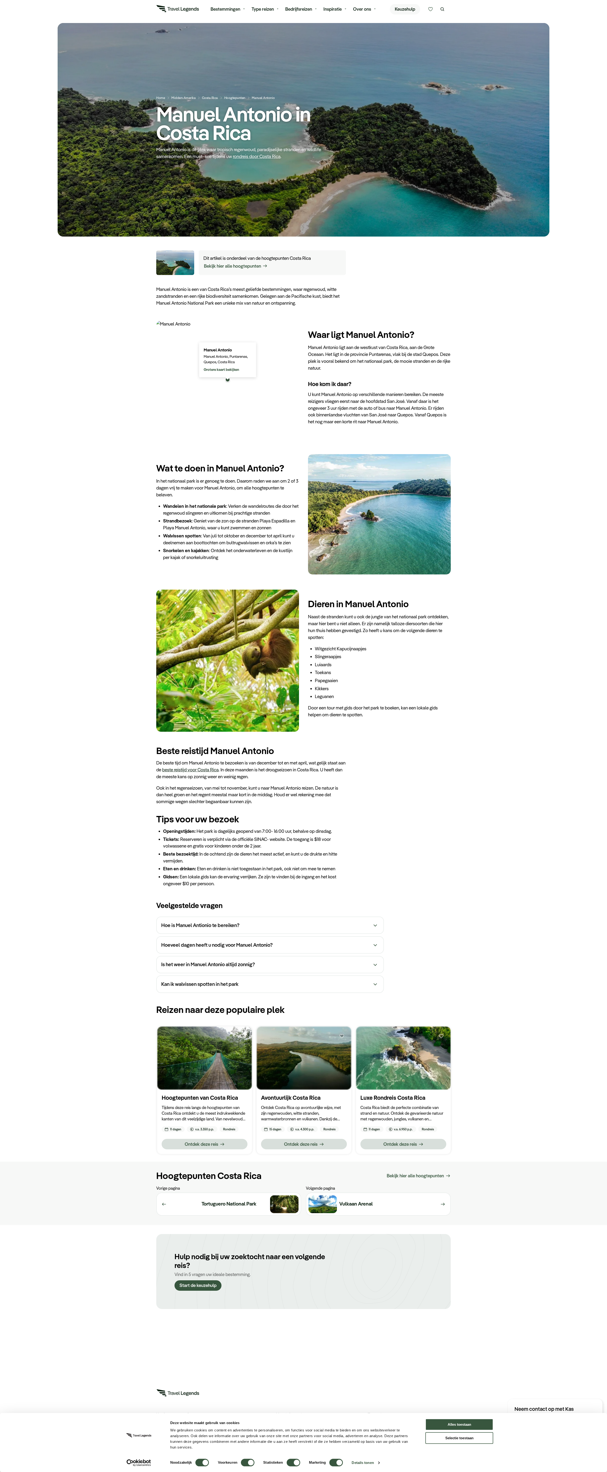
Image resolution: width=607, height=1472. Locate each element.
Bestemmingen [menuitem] (225, 9)
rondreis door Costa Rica (257, 156)
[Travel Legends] (178, 9)
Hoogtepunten (234, 98)
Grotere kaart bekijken (221, 369)
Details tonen (363, 1463)
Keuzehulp (405, 9)
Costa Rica (210, 98)
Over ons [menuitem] (362, 9)
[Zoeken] (442, 9)
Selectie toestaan (459, 1438)
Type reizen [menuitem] (263, 9)
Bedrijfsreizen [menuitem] (298, 9)
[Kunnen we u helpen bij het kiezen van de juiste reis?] (430, 9)
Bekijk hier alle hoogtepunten (232, 266)
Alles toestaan (459, 1424)
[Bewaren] (242, 1036)
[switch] (247, 1460)
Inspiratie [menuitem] (332, 9)
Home (160, 98)
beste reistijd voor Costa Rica (190, 770)
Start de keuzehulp (197, 1285)
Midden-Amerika (183, 98)
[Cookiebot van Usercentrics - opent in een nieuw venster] (139, 1462)
